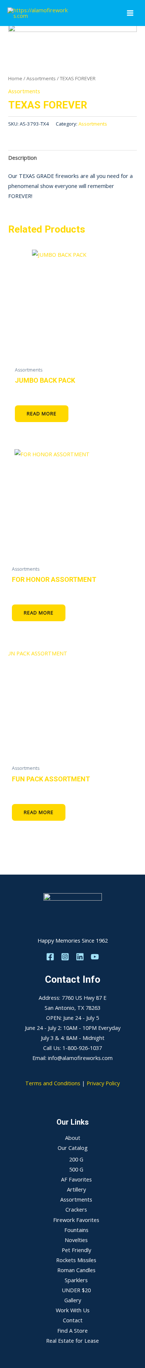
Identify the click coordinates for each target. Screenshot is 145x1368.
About (72, 1137)
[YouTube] (95, 957)
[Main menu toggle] (130, 13)
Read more (42, 413)
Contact (73, 1320)
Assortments (41, 78)
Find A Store (72, 1330)
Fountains (76, 1230)
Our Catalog (73, 1147)
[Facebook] (50, 957)
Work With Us (73, 1310)
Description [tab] (22, 157)
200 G (76, 1159)
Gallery (72, 1300)
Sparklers (76, 1280)
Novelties (76, 1240)
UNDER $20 (76, 1290)
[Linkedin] (80, 957)
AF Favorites (76, 1179)
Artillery (76, 1189)
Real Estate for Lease (72, 1340)
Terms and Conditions (52, 1083)
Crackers (76, 1209)
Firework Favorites (76, 1219)
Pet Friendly (76, 1250)
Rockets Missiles (76, 1260)
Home (15, 78)
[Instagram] (65, 957)
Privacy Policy (103, 1083)
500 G (76, 1169)
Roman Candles (76, 1270)
